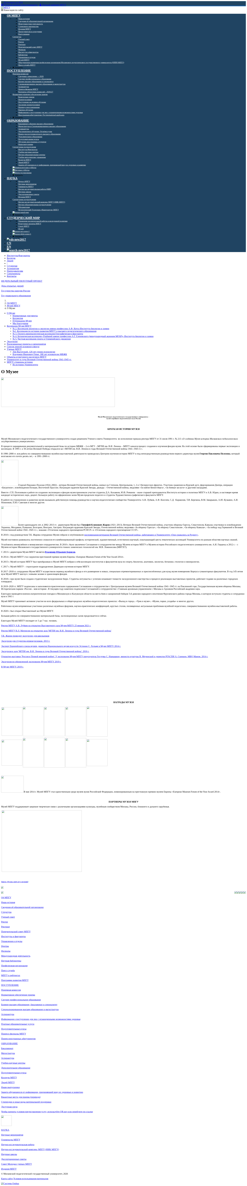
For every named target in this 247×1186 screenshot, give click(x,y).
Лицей (10, 261)
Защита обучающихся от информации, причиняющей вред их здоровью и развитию (42, 1092)
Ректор (4, 922)
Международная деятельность (15, 956)
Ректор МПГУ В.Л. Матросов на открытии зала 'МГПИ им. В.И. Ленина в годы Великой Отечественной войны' (56, 630)
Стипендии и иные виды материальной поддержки (26, 1102)
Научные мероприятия (12, 1135)
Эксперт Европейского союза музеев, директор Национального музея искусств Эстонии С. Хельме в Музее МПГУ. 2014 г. (61, 646)
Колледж (11, 258)
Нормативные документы (25, 315)
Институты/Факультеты (18, 255)
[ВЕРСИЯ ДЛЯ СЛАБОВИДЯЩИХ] (16, 239)
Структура (6, 912)
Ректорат (5, 926)
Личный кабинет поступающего (20, 5)
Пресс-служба (8, 970)
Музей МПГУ (13, 305)
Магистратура (8, 1053)
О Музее (11, 313)
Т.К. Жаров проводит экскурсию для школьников (25, 636)
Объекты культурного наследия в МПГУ (26, 357)
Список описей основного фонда (23, 346)
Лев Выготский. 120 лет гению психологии (34, 352)
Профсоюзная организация (14, 965)
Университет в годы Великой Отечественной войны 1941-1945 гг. (39, 359)
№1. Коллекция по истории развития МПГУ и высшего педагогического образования (54, 331)
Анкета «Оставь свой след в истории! (14, 882)
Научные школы (9, 1154)
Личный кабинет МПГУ (54, 5)
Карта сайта (7, 1178)
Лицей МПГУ (8, 1082)
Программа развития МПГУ (15, 980)
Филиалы (5, 951)
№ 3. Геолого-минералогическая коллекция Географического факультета (48, 333)
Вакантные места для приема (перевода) (20, 1097)
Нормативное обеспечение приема (18, 995)
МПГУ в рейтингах (10, 975)
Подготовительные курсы (13, 1029)
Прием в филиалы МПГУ (13, 1034)
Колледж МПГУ (9, 1077)
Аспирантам (13, 268)
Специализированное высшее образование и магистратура (30, 1009)
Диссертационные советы (13, 1159)
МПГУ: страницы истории (20, 362)
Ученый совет (8, 917)
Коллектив (18, 318)
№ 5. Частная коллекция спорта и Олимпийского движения (42, 339)
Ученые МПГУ (14, 349)
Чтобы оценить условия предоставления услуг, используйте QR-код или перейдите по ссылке (47, 1111)
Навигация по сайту (13, 10)
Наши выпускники (10, 1087)
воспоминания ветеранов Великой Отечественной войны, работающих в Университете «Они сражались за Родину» (141, 535)
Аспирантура (7, 1014)
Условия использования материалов (30, 1178)
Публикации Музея (22, 321)
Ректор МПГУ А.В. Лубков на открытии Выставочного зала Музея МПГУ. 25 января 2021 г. (46, 625)
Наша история (8, 902)
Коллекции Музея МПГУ (19, 326)
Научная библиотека (11, 961)
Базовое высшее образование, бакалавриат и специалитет (29, 1004)
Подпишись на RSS (13, 2)
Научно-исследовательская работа (17, 1144)
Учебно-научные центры (13, 1063)
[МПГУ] (5, 7)
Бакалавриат (7, 1048)
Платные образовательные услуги (17, 1024)
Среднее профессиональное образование (21, 999)
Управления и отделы (11, 941)
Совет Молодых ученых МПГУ (16, 1164)
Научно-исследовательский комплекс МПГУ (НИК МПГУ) (30, 1149)
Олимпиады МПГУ (10, 1139)
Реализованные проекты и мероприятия (26, 344)
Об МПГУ (12, 303)
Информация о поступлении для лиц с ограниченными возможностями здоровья (40, 1019)
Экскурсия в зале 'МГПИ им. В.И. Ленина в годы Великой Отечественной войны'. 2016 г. (45, 651)
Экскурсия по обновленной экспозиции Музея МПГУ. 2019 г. (31, 661)
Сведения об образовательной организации (22, 907)
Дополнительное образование (15, 1068)
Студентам (12, 266)
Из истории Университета (25, 364)
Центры (5, 946)
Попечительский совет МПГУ (16, 931)
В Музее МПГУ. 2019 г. (12, 667)
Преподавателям (15, 271)
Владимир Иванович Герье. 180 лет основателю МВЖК (40, 354)
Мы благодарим (20, 323)
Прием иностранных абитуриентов (18, 1038)
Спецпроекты (13, 273)
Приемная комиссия (11, 990)
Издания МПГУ (9, 1169)
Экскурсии (12, 341)
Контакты (11, 276)
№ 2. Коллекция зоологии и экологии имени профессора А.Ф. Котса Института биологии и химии (61, 328)
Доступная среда (9, 1107)
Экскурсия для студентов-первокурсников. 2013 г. (25, 641)
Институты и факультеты (13, 936)
